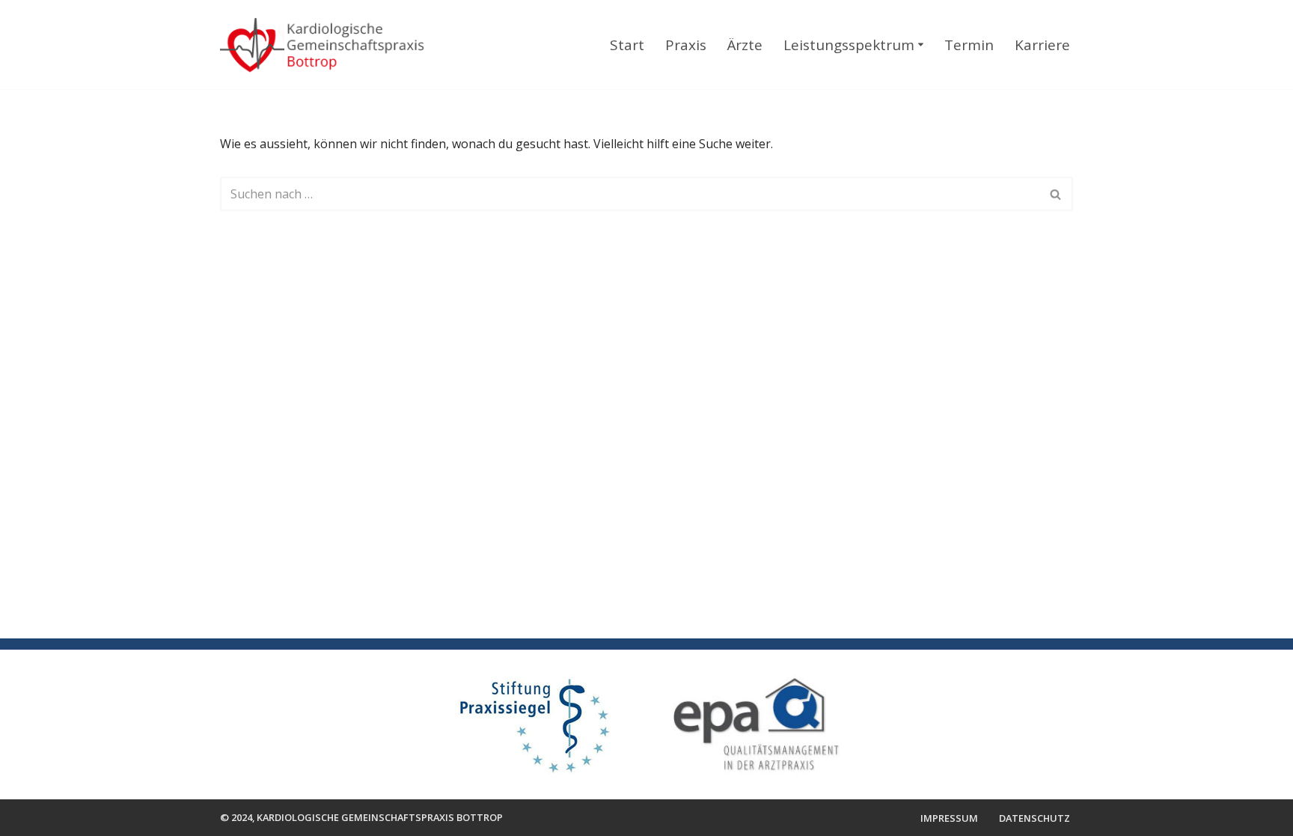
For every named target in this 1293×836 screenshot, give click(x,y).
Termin (969, 45)
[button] (920, 44)
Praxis (685, 45)
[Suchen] (1056, 194)
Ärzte (744, 45)
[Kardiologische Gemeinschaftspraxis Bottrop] (330, 46)
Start (627, 45)
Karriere (1042, 45)
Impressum (949, 818)
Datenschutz (1034, 818)
